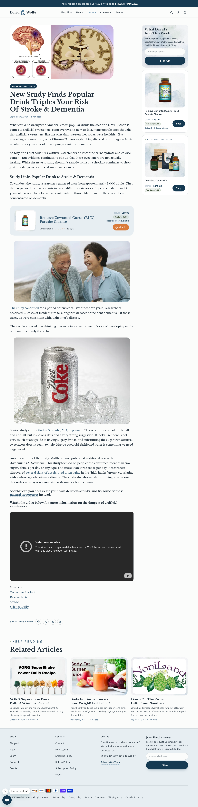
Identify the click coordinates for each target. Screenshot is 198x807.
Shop (178, 123)
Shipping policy (115, 797)
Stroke (14, 602)
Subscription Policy (65, 768)
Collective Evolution (24, 592)
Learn (91, 12)
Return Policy (62, 762)
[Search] (171, 12)
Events (119, 12)
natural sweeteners (24, 494)
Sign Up (165, 61)
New (78, 12)
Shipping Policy (63, 755)
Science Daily (19, 606)
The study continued (24, 308)
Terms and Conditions (95, 797)
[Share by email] (60, 622)
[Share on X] (46, 622)
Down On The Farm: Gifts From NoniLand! (149, 701)
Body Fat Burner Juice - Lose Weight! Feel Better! (90, 701)
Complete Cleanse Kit (156, 180)
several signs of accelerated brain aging (53, 472)
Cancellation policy (134, 797)
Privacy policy (75, 797)
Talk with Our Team (110, 762)
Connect (104, 12)
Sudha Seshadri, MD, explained (60, 430)
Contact (59, 743)
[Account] (178, 12)
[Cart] (185, 12)
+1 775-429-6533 (110, 756)
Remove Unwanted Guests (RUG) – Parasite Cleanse (69, 220)
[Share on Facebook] (38, 622)
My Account (61, 749)
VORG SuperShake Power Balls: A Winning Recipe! (30, 701)
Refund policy (59, 797)
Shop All (65, 12)
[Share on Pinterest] (53, 622)
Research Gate (20, 597)
